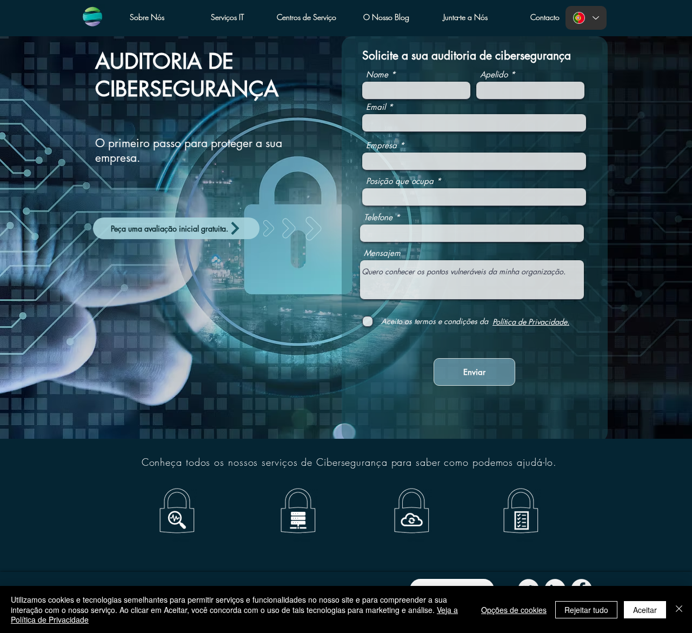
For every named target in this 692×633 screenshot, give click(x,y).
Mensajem (382, 253)
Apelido (494, 74)
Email (375, 107)
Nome (377, 74)
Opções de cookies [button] (514, 609)
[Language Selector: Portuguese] (586, 18)
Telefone (378, 217)
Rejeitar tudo (586, 609)
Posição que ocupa (400, 181)
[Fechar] (679, 609)
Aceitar (645, 609)
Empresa (381, 145)
